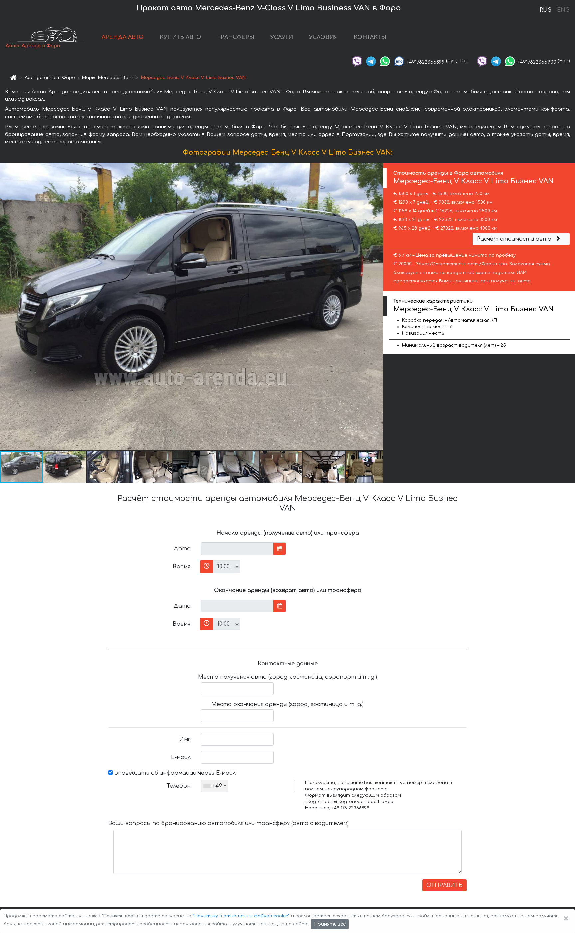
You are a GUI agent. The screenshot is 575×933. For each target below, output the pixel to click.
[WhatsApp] (385, 60)
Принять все (330, 924)
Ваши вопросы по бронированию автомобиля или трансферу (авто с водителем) (228, 823)
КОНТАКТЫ (370, 37)
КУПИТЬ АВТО (180, 37)
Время (181, 567)
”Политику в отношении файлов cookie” (241, 916)
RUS (545, 10)
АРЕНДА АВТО (123, 37)
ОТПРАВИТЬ (444, 885)
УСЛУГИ (281, 37)
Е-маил (181, 757)
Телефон (179, 786)
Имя (185, 739)
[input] (237, 548)
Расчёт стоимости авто (515, 239)
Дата (182, 549)
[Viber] (357, 60)
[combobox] (214, 786)
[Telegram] (371, 60)
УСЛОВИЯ (323, 37)
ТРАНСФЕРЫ (235, 37)
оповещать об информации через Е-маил (174, 773)
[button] (65, 466)
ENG (563, 10)
